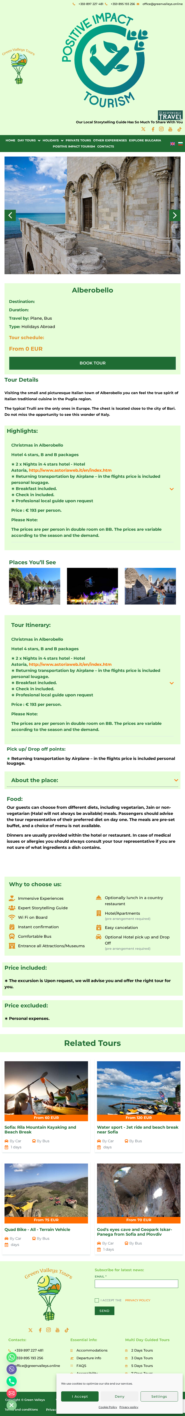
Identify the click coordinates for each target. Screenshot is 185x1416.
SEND (104, 1311)
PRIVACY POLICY (137, 1300)
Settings (159, 1396)
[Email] (12, 1393)
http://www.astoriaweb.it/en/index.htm (70, 470)
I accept (80, 1396)
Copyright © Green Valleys (25, 1400)
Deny (120, 1396)
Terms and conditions (21, 1409)
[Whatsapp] (12, 1357)
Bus (48, 318)
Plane (36, 318)
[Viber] (12, 1369)
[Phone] (12, 1381)
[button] (174, 215)
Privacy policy (128, 1407)
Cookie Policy (108, 1407)
